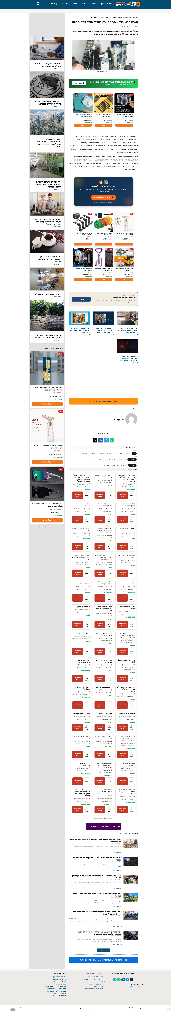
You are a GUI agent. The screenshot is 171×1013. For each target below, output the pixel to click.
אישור (12, 1010)
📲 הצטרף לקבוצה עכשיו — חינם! (85, 520)
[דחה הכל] (168, 1009)
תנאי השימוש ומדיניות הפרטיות (88, 1010)
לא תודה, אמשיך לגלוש (85, 524)
